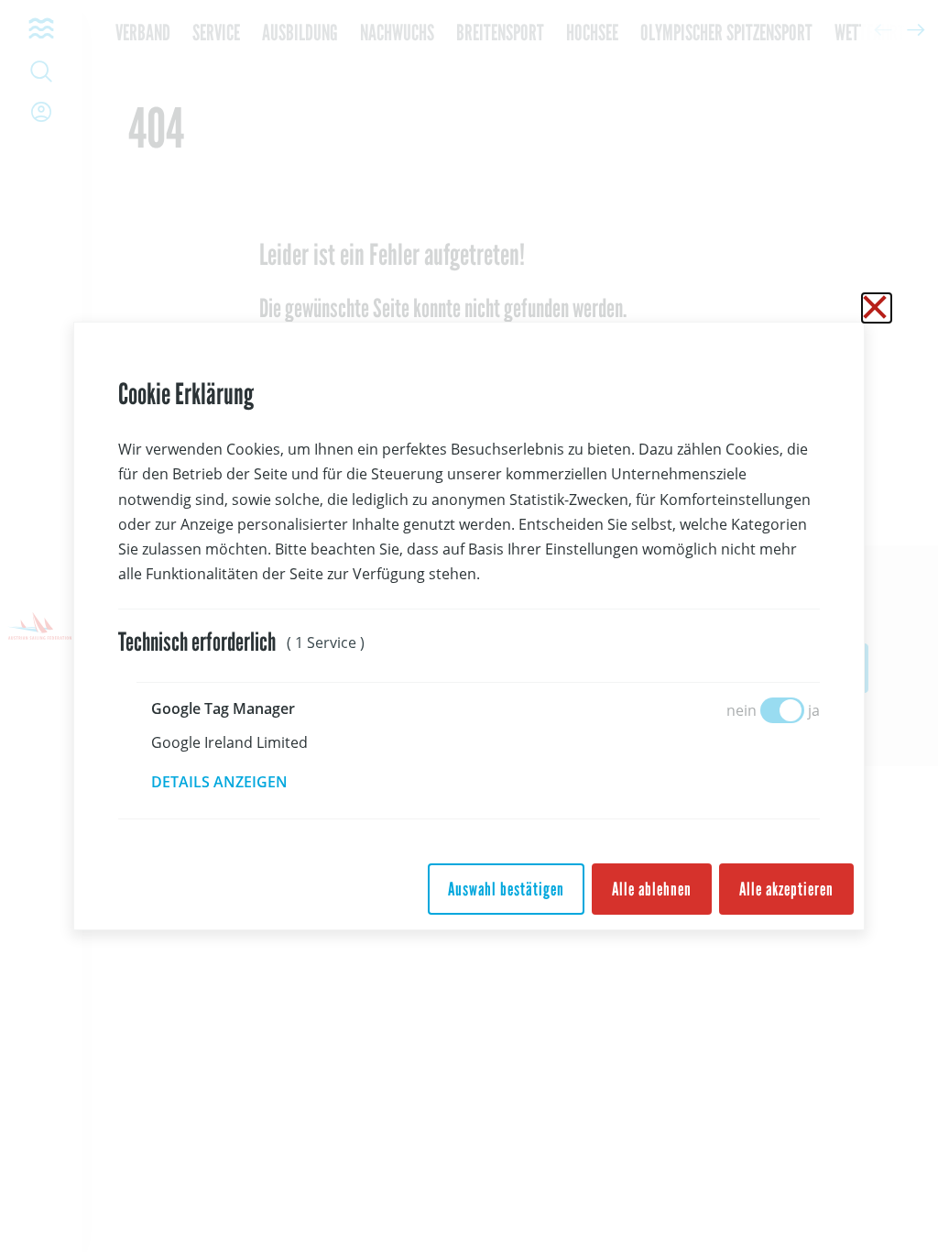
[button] (232, 782)
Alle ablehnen (652, 889)
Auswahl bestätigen (506, 889)
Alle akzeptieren (786, 889)
